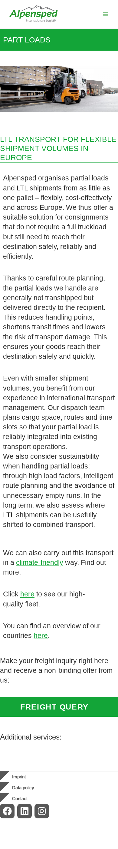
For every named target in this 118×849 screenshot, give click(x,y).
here (27, 594)
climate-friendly (39, 562)
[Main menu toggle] (105, 14)
